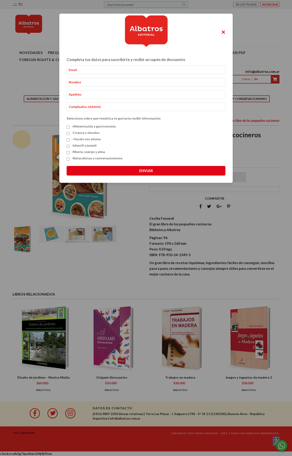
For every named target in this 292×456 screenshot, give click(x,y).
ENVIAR (146, 170)
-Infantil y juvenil (83, 145)
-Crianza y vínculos (85, 133)
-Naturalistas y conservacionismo (97, 158)
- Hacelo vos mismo (86, 139)
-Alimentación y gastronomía (93, 126)
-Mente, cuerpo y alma (88, 152)
